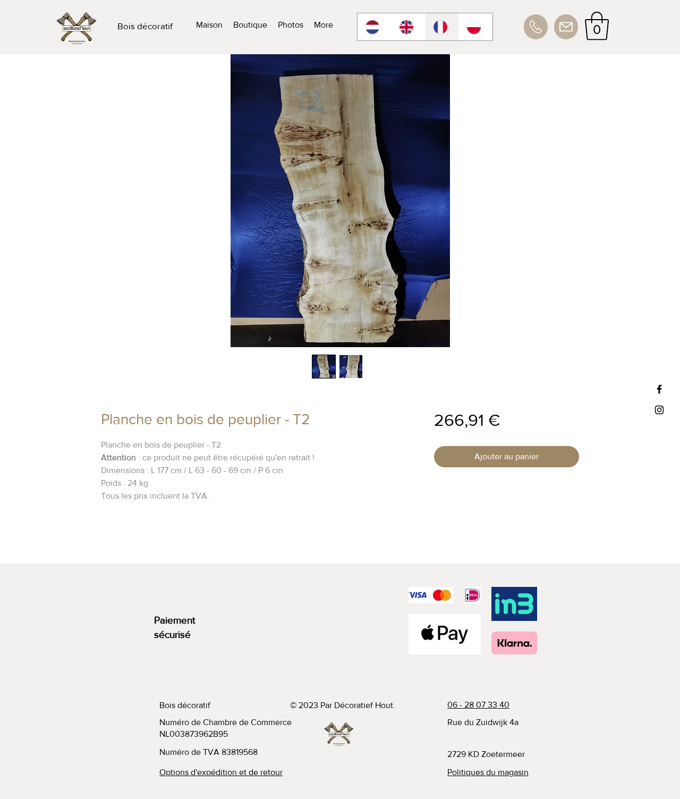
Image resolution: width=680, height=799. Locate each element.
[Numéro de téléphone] (536, 26)
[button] (597, 26)
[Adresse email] (566, 26)
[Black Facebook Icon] (659, 389)
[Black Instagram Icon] (659, 410)
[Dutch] (374, 26)
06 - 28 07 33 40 (478, 704)
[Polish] (475, 26)
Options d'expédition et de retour (221, 772)
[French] (442, 26)
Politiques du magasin (488, 772)
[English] (408, 26)
